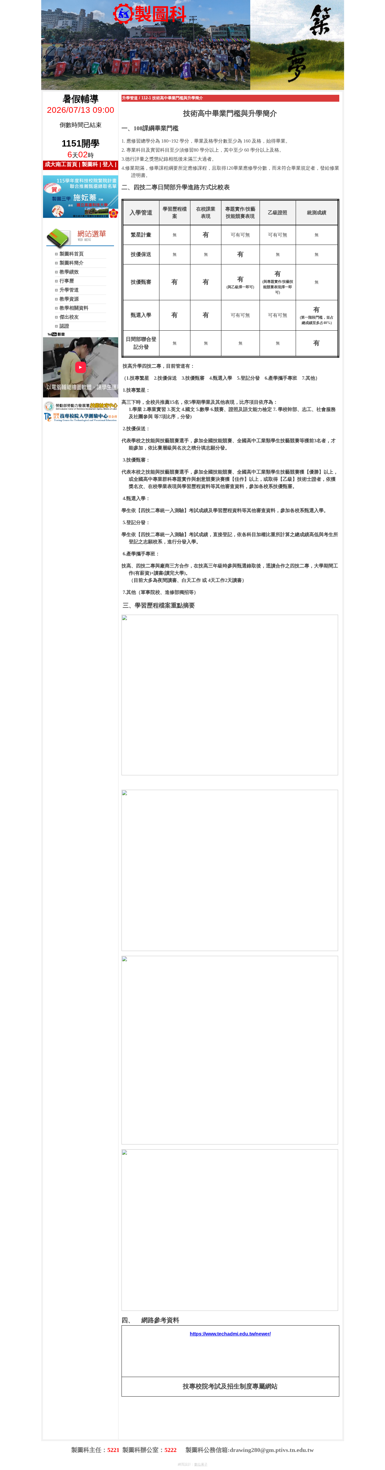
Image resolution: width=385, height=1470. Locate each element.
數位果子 (201, 1464)
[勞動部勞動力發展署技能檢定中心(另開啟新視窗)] (80, 406)
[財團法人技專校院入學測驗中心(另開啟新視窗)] (80, 417)
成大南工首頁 (61, 164)
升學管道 (130, 98)
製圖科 (90, 164)
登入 (108, 164)
